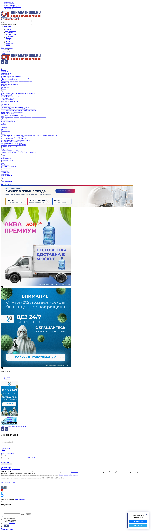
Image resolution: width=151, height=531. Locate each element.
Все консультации (6, 106)
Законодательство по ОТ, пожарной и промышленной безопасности (21, 93)
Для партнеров (5, 131)
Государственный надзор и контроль (11, 76)
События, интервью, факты (9, 79)
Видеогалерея (5, 174)
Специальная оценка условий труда (11, 143)
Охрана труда (5, 74)
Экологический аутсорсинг (9, 146)
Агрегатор (9, 38)
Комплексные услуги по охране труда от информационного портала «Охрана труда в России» (29, 135)
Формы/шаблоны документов (9, 101)
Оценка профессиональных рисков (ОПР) (13, 138)
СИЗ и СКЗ (4, 118)
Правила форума (6, 158)
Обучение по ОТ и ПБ (7, 113)
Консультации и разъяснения (9, 84)
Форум (8, 41)
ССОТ (8, 45)
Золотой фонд (10, 43)
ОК (6, 526)
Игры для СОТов (6, 184)
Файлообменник (6, 172)
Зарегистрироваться (7, 529)
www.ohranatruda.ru (20, 499)
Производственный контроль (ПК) (11, 141)
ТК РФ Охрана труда (7, 99)
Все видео (7, 377)
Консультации (10, 36)
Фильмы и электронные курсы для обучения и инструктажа (18, 152)
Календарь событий (10, 31)
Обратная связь (8, 2)
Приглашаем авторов (7, 160)
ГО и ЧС (3, 123)
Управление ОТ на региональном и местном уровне (16, 78)
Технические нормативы (8, 98)
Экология (3, 124)
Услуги (8, 39)
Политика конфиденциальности (10, 469)
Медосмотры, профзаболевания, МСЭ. (12, 115)
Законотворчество (6, 73)
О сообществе (5, 165)
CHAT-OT (4, 178)
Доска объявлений (6, 175)
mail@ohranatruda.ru (31, 458)
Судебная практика (6, 87)
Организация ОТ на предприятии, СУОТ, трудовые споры (18, 109)
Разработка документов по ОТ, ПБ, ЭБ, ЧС (13, 145)
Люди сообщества (6, 168)
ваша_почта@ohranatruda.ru (12, 7)
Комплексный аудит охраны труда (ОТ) (12, 137)
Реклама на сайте (9, 3)
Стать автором (8, 8)
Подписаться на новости (11, 5)
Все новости (4, 71)
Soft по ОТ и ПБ (11, 34)
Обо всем (3, 89)
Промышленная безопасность (9, 120)
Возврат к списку (6, 445)
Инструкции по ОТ (6, 95)
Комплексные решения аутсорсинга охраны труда (15, 140)
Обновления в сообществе (8, 166)
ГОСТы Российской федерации (10, 96)
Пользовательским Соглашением (68, 475)
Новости (8, 29)
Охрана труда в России (7, 453)
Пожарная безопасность (8, 121)
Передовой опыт (6, 82)
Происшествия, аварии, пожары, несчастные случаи (16, 81)
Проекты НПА (5, 85)
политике (12, 523)
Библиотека (9, 32)
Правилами (74, 472)
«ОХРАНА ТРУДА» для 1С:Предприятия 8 (13, 151)
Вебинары (7, 379)
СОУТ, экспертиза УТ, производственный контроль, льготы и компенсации (23, 117)
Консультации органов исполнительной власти (15, 107)
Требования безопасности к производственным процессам (18, 110)
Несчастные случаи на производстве (12, 112)
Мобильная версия (6, 464)
